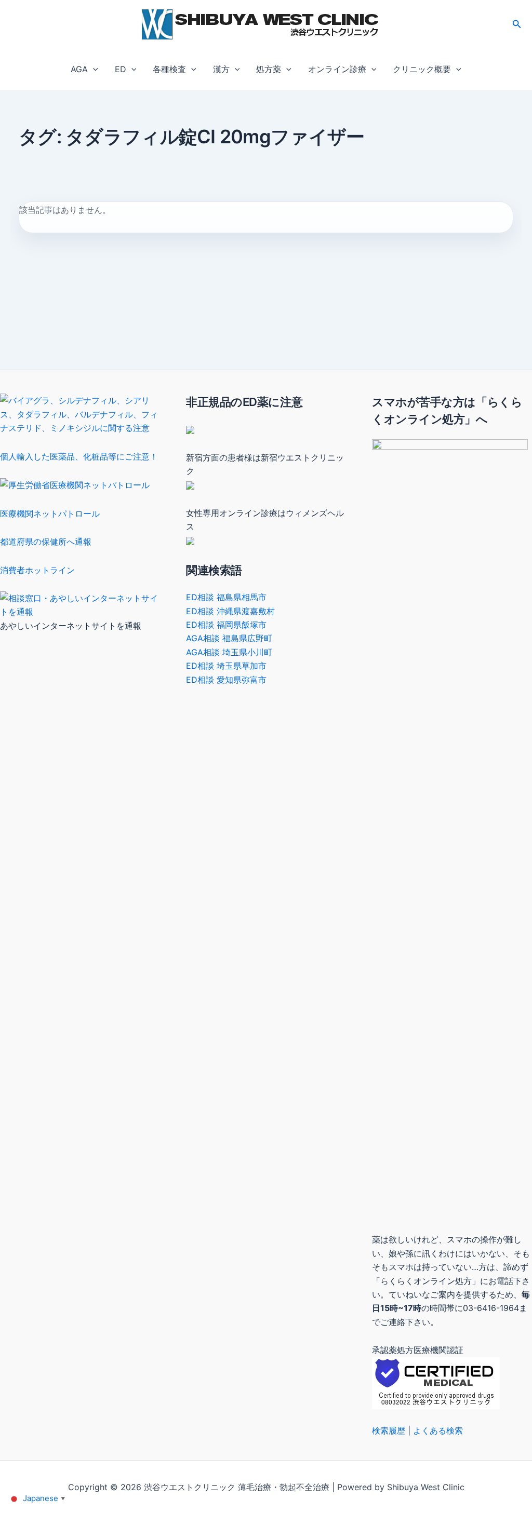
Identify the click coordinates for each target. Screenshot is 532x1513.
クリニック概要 (422, 69)
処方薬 (268, 69)
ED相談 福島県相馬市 (226, 597)
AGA (79, 69)
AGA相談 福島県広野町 (229, 638)
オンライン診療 (337, 69)
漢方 (221, 69)
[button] (517, 24)
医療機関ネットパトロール (50, 513)
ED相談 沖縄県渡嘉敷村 (230, 611)
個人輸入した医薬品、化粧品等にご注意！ (79, 456)
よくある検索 (438, 1430)
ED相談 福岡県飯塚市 (226, 624)
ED (120, 69)
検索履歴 (388, 1430)
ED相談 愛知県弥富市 (226, 679)
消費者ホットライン (37, 570)
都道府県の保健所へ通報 (45, 541)
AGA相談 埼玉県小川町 (229, 652)
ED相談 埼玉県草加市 (226, 665)
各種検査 (169, 69)
